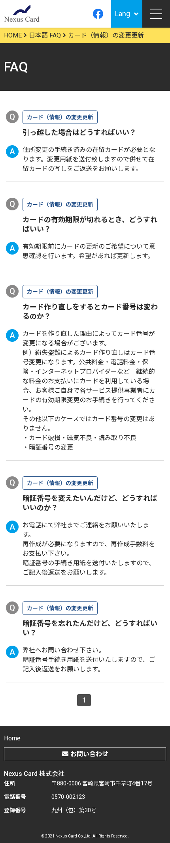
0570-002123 (68, 797)
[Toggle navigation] (156, 14)
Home (12, 738)
